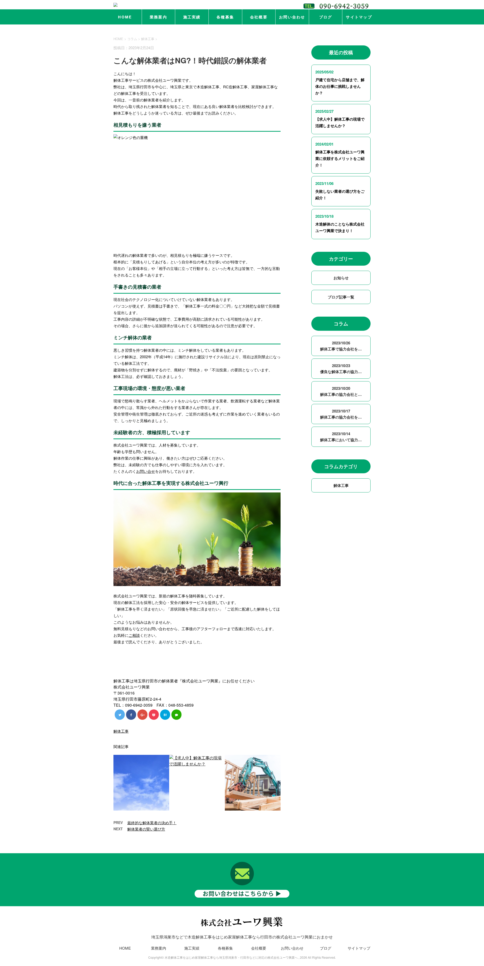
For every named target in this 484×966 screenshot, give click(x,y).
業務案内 (158, 17)
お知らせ (341, 278)
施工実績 (192, 17)
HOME (125, 17)
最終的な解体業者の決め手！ (151, 822)
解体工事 (147, 38)
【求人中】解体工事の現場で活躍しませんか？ (340, 122)
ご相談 (134, 635)
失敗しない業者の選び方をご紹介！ (340, 194)
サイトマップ (359, 17)
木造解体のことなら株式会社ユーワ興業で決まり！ (340, 227)
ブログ (325, 17)
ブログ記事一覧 (341, 297)
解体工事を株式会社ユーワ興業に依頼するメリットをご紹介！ (340, 158)
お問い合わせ (292, 17)
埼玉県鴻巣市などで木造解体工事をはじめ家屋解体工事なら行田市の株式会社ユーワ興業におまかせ (242, 937)
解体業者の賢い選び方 (146, 829)
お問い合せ (145, 471)
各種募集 (225, 17)
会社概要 (258, 17)
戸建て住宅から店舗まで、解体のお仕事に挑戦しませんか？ (340, 86)
